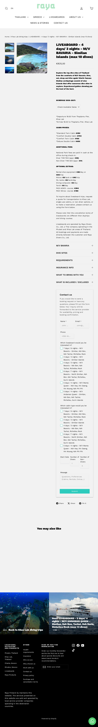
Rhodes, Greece (11, 667)
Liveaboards (9, 671)
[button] (13, 8)
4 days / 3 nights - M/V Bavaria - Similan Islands (74, 358)
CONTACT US (61, 23)
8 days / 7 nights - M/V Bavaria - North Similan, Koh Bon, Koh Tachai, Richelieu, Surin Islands (75, 375)
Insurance (27, 656)
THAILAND (21, 17)
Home (7, 37)
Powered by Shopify (49, 718)
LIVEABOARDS (57, 17)
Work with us (28, 668)
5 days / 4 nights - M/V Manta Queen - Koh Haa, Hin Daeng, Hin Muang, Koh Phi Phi (76, 386)
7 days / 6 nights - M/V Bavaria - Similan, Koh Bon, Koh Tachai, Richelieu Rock (75, 351)
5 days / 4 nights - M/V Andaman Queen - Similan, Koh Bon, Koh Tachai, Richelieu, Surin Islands (75, 395)
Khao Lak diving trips (19, 37)
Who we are (28, 660)
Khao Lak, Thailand (8, 658)
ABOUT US (75, 17)
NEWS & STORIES (39, 23)
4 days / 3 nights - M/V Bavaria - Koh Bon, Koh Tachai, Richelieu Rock (73, 365)
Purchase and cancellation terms (30, 680)
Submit (75, 491)
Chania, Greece (11, 663)
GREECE (38, 17)
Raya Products (10, 675)
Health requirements (28, 651)
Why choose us (29, 664)
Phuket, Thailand (11, 653)
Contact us (27, 671)
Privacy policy (28, 675)
